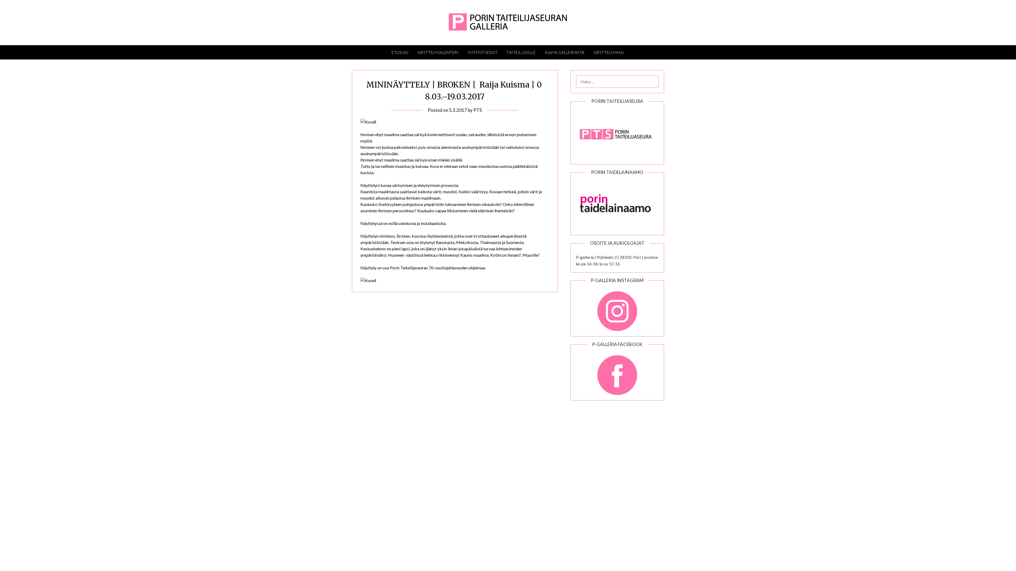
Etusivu (400, 52)
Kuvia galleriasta (565, 52)
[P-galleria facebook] (617, 372)
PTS (477, 110)
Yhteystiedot (482, 52)
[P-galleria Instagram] (617, 308)
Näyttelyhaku (609, 52)
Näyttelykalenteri (438, 52)
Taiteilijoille (521, 52)
